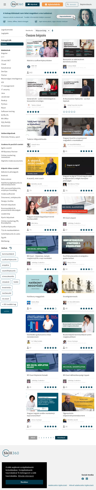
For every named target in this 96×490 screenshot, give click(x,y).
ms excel (5, 299)
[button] (12, 248)
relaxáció (5, 282)
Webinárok (5, 50)
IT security (5, 89)
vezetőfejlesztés (9, 271)
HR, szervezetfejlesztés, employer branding (11, 189)
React (3, 108)
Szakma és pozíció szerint (12, 144)
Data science (6, 179)
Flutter (4, 75)
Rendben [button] (24, 482)
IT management (7, 86)
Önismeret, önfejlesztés (11, 197)
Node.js (4, 100)
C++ (2, 57)
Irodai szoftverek (8, 194)
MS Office (4, 118)
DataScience (6, 68)
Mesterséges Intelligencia (11, 78)
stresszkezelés (8, 276)
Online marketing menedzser (8, 156)
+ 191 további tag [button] (9, 304)
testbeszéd (6, 293)
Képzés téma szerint (10, 168)
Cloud (3, 64)
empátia (5, 265)
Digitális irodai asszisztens (12, 161)
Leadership (5, 214)
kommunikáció (8, 254)
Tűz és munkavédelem (10, 230)
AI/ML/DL (5, 115)
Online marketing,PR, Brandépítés (10, 222)
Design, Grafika (7, 201)
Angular (4, 53)
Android (4, 175)
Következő (61, 438)
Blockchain (5, 126)
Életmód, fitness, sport (10, 137)
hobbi (16, 282)
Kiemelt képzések (8, 204)
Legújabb (5, 33)
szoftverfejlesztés (9, 259)
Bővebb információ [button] (26, 476)
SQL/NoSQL (6, 122)
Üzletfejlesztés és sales (10, 234)
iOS (2, 82)
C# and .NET (6, 60)
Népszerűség (41, 30)
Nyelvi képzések (7, 217)
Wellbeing (5, 241)
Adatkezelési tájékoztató (57, 485)
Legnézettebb (7, 29)
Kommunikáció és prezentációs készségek (10, 209)
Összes (4, 44)
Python (4, 104)
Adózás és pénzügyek (9, 172)
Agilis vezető (6, 148)
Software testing (8, 111)
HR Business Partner (9, 151)
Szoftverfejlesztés (8, 226)
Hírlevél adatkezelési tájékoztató (81, 485)
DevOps (4, 71)
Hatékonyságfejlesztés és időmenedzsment (11, 184)
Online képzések (8, 133)
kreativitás (6, 287)
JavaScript (5, 97)
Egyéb (3, 237)
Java (3, 93)
